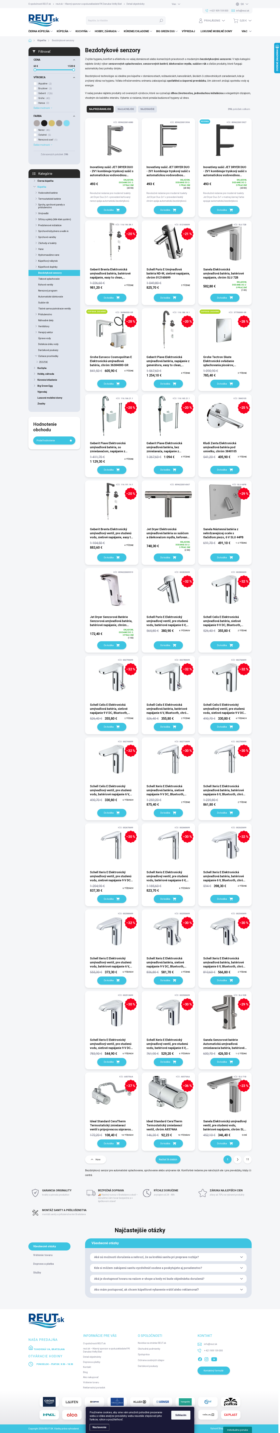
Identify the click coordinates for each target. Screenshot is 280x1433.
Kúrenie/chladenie (47, 380)
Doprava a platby (91, 1362)
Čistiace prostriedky (48, 356)
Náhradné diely (45, 320)
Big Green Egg (45, 386)
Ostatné (44, 135)
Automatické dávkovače (50, 296)
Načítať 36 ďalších (168, 1159)
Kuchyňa (42, 368)
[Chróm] (37, 123)
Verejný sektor (45, 332)
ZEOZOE (43, 362)
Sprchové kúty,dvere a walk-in (53, 231)
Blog (85, 1372)
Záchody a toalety (47, 243)
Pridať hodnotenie (46, 440)
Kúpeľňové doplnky (48, 267)
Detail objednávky (136, 4)
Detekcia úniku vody (48, 344)
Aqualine (44, 83)
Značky (41, 403)
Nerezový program (47, 290)
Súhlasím (180, 1415)
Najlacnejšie (126, 109)
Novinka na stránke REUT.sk (152, 1343)
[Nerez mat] (59, 123)
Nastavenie (99, 1427)
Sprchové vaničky (47, 237)
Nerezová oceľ (47, 139)
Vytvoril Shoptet (218, 1428)
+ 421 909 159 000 (213, 1350)
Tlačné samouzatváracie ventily (54, 308)
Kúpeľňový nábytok (48, 261)
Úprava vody (44, 338)
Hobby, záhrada (45, 374)
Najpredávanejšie (100, 109)
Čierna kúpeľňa (45, 181)
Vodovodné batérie (48, 193)
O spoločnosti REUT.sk (39, 4)
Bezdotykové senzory (50, 273)
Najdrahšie (147, 109)
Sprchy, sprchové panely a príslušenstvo (51, 206)
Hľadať (161, 20)
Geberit (45, 93)
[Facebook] (200, 1358)
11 (247, 1159)
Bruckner (44, 88)
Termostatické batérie (49, 199)
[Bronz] (51, 123)
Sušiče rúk (43, 302)
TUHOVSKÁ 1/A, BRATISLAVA (49, 1349)
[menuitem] (40, 31)
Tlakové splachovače (49, 279)
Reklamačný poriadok (94, 1387)
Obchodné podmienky (149, 1348)
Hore (98, 1159)
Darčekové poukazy (48, 350)
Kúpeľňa (41, 187)
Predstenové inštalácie (50, 225)
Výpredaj (42, 392)
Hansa (43, 103)
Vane (41, 249)
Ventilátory (43, 326)
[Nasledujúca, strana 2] (237, 1159)
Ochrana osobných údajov (151, 1360)
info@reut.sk (210, 1344)
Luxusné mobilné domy (49, 398)
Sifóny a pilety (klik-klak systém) (54, 219)
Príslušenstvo (45, 314)
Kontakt (87, 1367)
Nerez (43, 130)
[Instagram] (206, 1358)
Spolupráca (144, 1354)
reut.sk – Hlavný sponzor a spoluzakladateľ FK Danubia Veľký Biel (89, 4)
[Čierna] (44, 123)
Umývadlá (43, 213)
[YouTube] (214, 1358)
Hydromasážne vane (48, 255)
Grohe (43, 98)
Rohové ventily (45, 284)
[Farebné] (66, 123)
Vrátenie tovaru (91, 1382)
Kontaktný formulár (214, 1370)
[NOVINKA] (225, 141)
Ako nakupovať (91, 1377)
